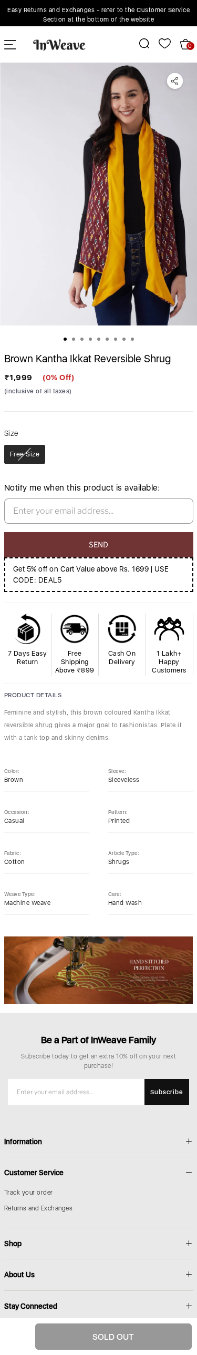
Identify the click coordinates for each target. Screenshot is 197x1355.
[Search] (138, 43)
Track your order (28, 1192)
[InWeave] (59, 44)
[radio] (25, 454)
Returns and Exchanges (38, 1208)
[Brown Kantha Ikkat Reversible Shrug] (98, 194)
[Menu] (10, 44)
